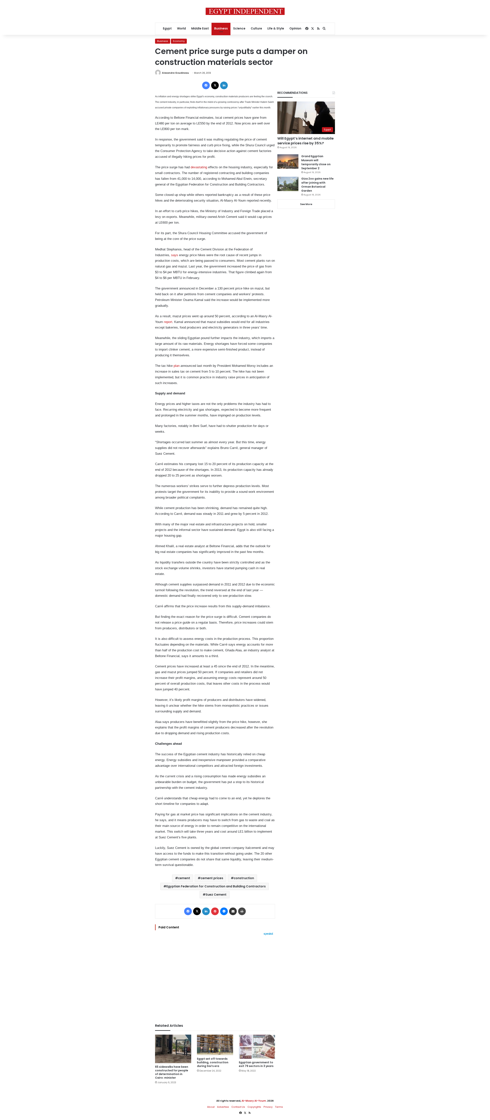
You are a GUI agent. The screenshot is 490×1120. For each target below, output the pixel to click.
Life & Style (275, 28)
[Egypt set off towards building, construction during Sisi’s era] (215, 1045)
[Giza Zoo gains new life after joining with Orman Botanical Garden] (287, 184)
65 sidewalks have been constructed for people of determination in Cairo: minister (171, 1072)
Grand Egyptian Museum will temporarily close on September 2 (316, 162)
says (174, 255)
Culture (256, 28)
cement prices (212, 878)
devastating (199, 167)
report (168, 322)
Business (221, 28)
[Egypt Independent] (245, 11)
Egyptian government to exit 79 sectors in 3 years (256, 1064)
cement (184, 878)
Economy (179, 41)
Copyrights (254, 1107)
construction (244, 878)
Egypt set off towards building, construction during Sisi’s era (212, 1062)
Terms (279, 1107)
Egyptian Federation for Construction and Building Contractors (216, 886)
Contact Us (238, 1107)
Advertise (223, 1107)
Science (239, 28)
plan (177, 366)
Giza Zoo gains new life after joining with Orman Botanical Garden (317, 185)
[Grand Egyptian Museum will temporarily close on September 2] (287, 161)
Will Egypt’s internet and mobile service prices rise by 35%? (305, 141)
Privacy (268, 1107)
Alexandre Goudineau (175, 72)
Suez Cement (216, 894)
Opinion (295, 28)
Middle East (200, 28)
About (211, 1107)
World (181, 28)
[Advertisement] (215, 978)
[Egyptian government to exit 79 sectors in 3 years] (257, 1047)
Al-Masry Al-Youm (254, 1101)
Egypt (167, 28)
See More (306, 204)
